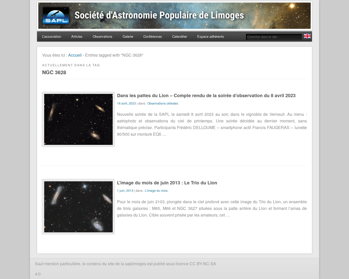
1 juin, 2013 (125, 190)
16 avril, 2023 (126, 103)
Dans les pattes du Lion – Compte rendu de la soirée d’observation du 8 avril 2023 (206, 95)
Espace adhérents (210, 36)
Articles (77, 36)
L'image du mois (156, 190)
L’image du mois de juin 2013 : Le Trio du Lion (167, 182)
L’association (51, 36)
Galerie (128, 36)
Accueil (75, 55)
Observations (102, 36)
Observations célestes (162, 103)
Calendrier (179, 36)
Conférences (152, 36)
